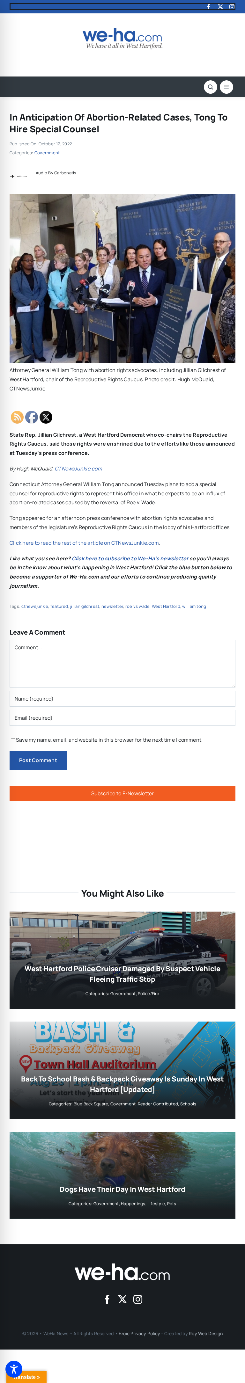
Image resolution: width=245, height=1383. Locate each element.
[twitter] (220, 6)
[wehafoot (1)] (122, 1266)
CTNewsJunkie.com (78, 468)
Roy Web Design (206, 1333)
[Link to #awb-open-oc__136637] (210, 87)
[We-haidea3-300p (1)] (122, 30)
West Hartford (166, 606)
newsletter (112, 606)
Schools (188, 1104)
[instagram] (231, 6)
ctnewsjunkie (34, 606)
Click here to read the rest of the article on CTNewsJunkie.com (84, 542)
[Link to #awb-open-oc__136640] (226, 87)
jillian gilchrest (84, 606)
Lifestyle (156, 1203)
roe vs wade (137, 606)
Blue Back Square (91, 1104)
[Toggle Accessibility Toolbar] (14, 1369)
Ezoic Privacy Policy (139, 1333)
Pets (171, 1203)
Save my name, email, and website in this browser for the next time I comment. (109, 739)
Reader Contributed (158, 1104)
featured (59, 606)
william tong (194, 606)
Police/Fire (149, 993)
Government (47, 153)
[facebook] (208, 6)
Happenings (133, 1203)
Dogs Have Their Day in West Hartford (122, 1189)
